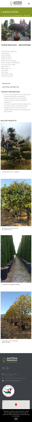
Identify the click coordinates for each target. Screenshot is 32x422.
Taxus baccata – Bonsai (11, 172)
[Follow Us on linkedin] (3, 368)
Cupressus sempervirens (11, 284)
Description (6, 83)
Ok (16, 418)
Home (3, 15)
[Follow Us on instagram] (7, 368)
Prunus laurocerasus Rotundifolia (10, 228)
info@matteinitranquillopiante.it (12, 380)
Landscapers (9, 15)
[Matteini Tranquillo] (16, 3)
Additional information (10, 87)
